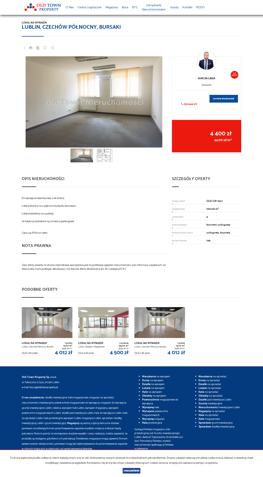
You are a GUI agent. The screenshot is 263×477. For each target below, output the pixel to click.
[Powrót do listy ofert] (24, 48)
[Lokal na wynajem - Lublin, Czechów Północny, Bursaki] (47, 332)
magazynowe (209, 419)
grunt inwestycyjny (216, 423)
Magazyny (111, 7)
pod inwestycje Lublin (215, 400)
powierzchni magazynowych (155, 413)
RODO (200, 7)
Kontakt (187, 7)
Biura (125, 7)
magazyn (153, 419)
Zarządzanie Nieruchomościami (153, 7)
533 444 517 (190, 104)
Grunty (174, 7)
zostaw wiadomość (223, 98)
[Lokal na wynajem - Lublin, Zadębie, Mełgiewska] (103, 332)
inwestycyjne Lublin (219, 407)
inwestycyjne (210, 403)
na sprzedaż (212, 376)
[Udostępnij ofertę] (52, 48)
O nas (70, 7)
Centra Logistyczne (89, 7)
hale (150, 407)
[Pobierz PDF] (37, 48)
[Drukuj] (31, 48)
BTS (134, 7)
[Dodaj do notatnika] (45, 48)
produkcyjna (152, 423)
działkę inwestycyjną (216, 427)
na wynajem (156, 376)
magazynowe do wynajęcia (160, 402)
